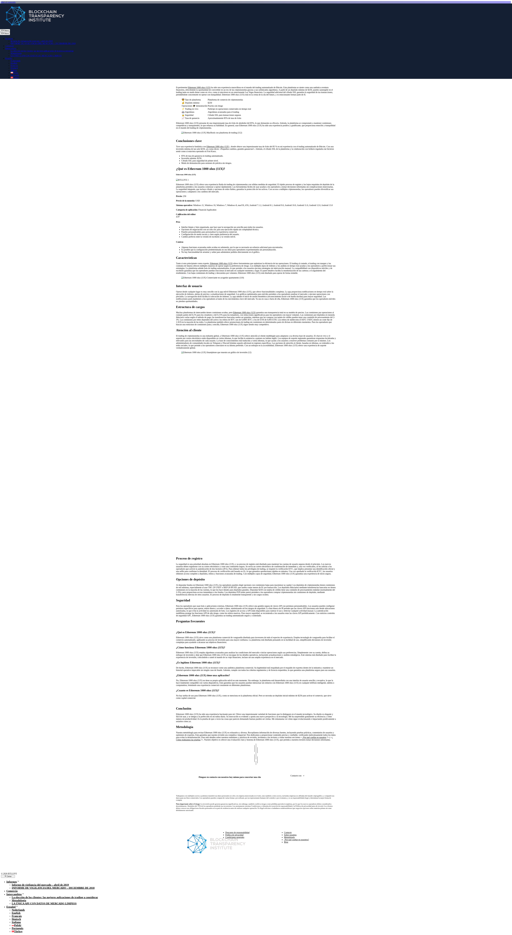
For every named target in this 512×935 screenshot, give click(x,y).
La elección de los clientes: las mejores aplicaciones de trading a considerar (42, 51)
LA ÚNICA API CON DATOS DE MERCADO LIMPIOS (36, 56)
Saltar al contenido (8, 2)
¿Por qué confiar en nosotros (314, 737)
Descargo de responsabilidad (237, 832)
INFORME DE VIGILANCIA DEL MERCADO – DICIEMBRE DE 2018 (43, 43)
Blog (286, 842)
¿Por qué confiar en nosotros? (296, 840)
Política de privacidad (234, 835)
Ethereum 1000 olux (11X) (199, 87)
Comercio (9, 46)
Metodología (16, 53)
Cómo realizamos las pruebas (188, 740)
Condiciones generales (234, 837)
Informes (9, 38)
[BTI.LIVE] (33, 28)
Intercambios (10, 48)
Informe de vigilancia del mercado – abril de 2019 (32, 41)
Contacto (288, 832)
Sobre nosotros (290, 835)
